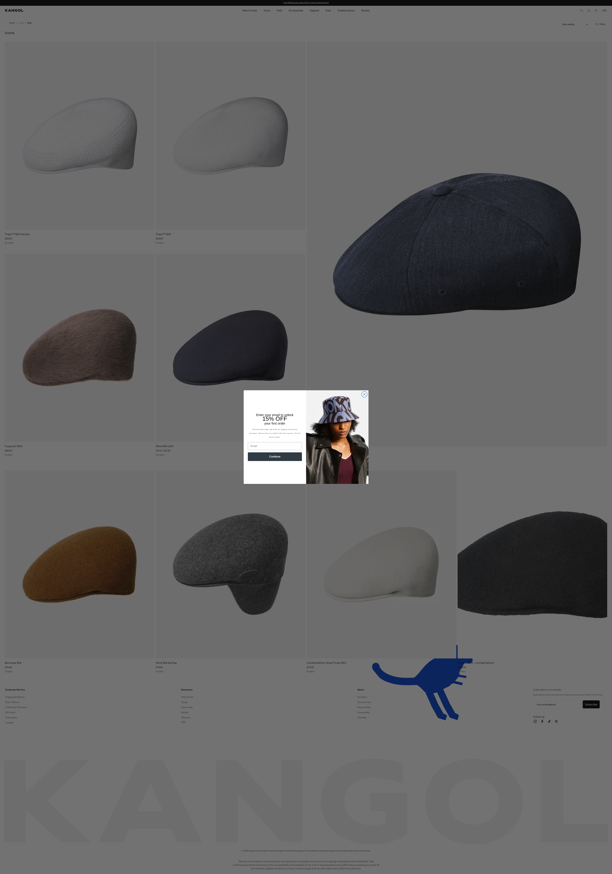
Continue (274, 456)
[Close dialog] (364, 394)
